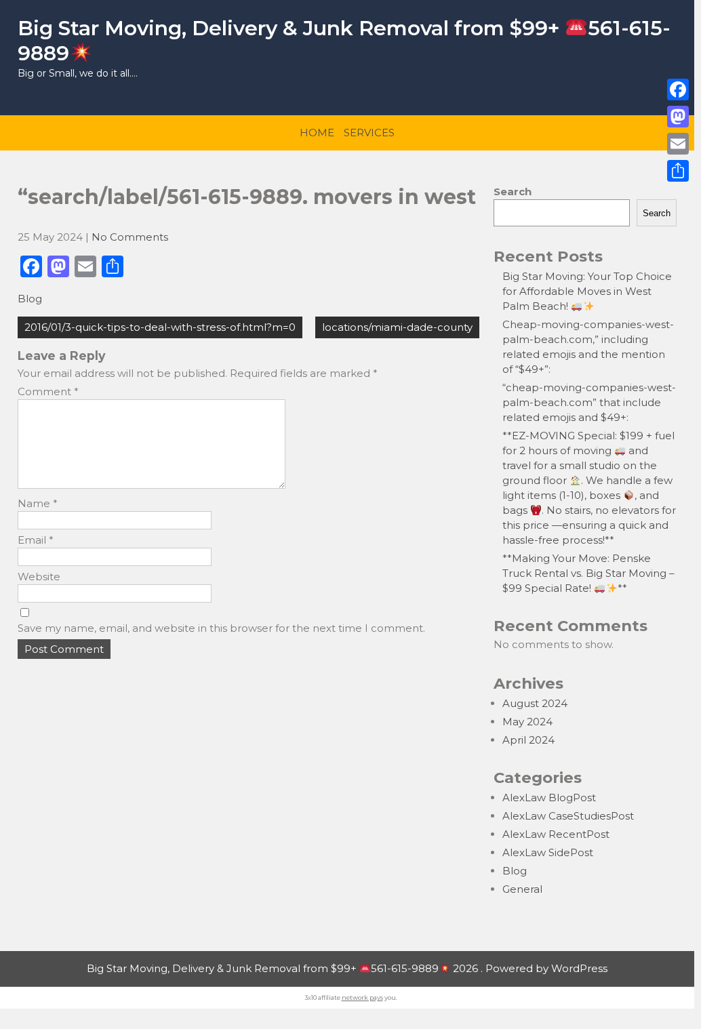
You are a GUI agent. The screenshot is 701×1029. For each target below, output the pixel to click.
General (522, 889)
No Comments (130, 236)
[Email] (678, 143)
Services (369, 132)
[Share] (678, 170)
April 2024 (528, 739)
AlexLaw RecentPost (555, 834)
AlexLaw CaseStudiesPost (568, 815)
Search (513, 191)
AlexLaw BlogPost (549, 797)
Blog (30, 298)
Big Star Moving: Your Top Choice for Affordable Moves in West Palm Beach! (587, 291)
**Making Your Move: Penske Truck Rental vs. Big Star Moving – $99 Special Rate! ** (588, 573)
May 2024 (527, 721)
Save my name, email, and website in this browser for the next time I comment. (221, 628)
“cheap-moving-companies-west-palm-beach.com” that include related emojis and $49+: (589, 402)
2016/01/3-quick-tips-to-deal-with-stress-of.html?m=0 (160, 327)
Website (39, 576)
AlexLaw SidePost (547, 852)
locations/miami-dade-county (397, 327)
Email (36, 539)
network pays (362, 997)
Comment (48, 391)
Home (317, 132)
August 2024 (534, 703)
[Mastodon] (678, 116)
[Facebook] (678, 89)
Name (38, 503)
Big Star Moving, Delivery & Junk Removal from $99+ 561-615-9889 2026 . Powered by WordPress (347, 968)
